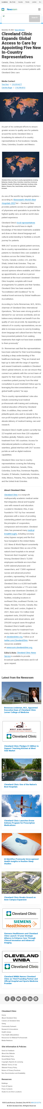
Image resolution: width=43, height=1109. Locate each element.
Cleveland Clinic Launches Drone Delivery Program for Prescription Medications (19, 822)
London (34, 2)
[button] (39, 9)
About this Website (8, 1053)
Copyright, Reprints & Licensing (12, 1062)
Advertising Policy (8, 1056)
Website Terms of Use (9, 1065)
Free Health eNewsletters (10, 1035)
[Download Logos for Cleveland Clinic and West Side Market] (21, 731)
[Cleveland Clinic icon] (3, 9)
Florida (27, 2)
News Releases (20, 30)
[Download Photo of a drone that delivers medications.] (21, 806)
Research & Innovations (10, 1029)
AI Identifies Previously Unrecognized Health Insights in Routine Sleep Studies (21, 861)
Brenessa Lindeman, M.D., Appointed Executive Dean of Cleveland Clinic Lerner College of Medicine (21, 710)
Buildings (5, 1083)
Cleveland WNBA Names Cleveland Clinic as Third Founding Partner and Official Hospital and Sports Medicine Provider (21, 980)
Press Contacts (7, 1089)
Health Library (6, 1032)
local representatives (26, 223)
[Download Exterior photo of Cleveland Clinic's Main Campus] (21, 770)
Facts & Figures (7, 1086)
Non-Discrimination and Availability (13, 1073)
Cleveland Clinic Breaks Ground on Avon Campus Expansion (20, 898)
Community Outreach (9, 1026)
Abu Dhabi (12, 2)
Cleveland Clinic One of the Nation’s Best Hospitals (20, 785)
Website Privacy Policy (9, 1067)
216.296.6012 (20, 88)
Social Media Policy (8, 1059)
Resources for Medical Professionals (14, 1038)
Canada (20, 2)
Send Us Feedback (8, 1051)
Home (4, 1015)
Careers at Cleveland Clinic (11, 1021)
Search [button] (35, 17)
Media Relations (7, 1040)
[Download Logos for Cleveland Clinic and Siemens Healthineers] (21, 919)
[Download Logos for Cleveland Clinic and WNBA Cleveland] (21, 962)
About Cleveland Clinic (9, 1018)
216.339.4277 (17, 84)
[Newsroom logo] (12, 9)
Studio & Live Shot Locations (12, 1092)
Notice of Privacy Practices (11, 1070)
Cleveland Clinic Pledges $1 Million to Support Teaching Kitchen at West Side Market (21, 748)
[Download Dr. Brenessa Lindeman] (21, 693)
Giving (4, 1024)
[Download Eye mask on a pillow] (21, 844)
